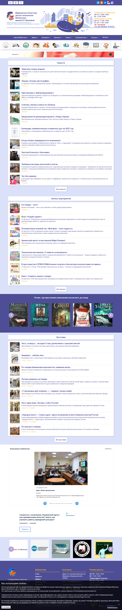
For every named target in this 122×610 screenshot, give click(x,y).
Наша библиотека (20, 37)
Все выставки (61, 440)
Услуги (68, 37)
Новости (38, 576)
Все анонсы (61, 289)
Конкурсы (45, 37)
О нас (37, 574)
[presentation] (11, 315)
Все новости (61, 189)
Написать (25, 529)
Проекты (57, 37)
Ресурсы (94, 37)
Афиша (34, 37)
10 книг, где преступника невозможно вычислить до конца (61, 298)
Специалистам (81, 37)
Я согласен (6, 607)
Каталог (105, 37)
